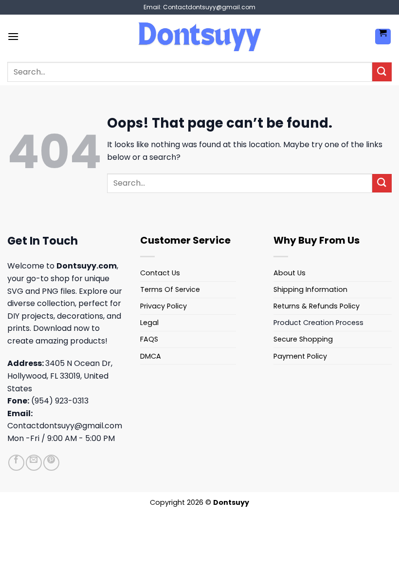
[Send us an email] (34, 463)
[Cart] (383, 36)
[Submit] (382, 71)
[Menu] (13, 36)
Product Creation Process (318, 322)
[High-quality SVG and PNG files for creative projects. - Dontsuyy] (199, 36)
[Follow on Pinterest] (51, 463)
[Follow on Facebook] (16, 463)
